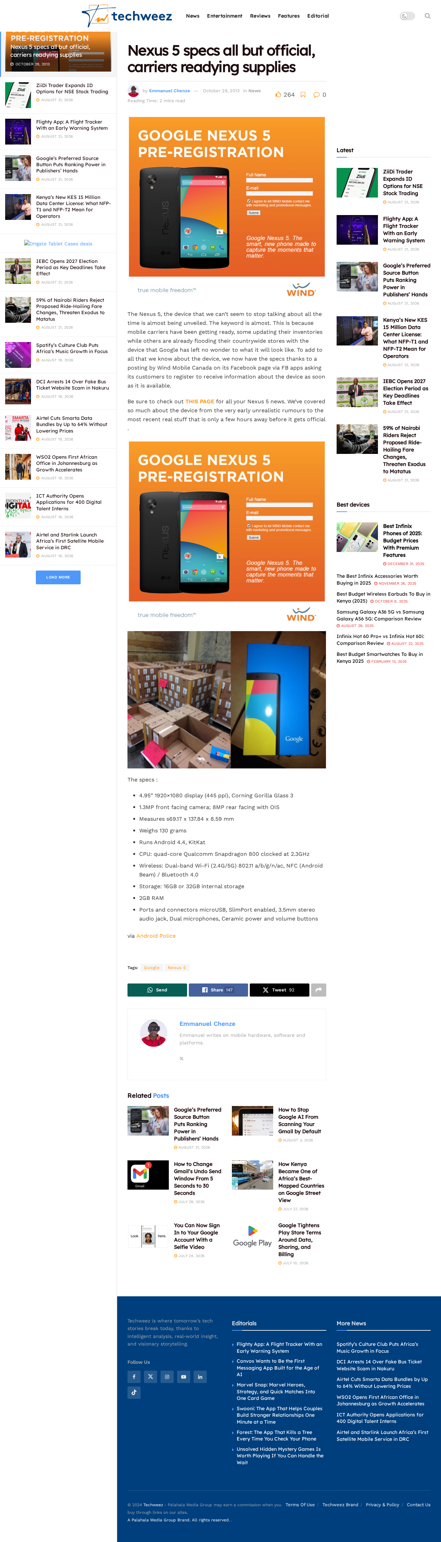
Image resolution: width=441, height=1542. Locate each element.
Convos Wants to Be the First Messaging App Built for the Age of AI (278, 1368)
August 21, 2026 (193, 1147)
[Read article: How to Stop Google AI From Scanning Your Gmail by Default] (252, 1121)
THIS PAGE (199, 401)
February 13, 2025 (388, 661)
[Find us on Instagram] (167, 1377)
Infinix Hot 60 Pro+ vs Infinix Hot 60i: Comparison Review (380, 639)
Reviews (260, 16)
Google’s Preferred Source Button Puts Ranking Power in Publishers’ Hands (70, 164)
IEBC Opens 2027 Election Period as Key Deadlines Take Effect (70, 267)
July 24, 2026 (191, 1256)
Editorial (318, 16)
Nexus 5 (177, 967)
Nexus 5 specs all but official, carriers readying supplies (50, 50)
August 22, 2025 (406, 643)
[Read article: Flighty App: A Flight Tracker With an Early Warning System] (357, 230)
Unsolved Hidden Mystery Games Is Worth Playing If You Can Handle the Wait (280, 1456)
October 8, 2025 (390, 601)
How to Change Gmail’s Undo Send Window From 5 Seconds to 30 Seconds (198, 1178)
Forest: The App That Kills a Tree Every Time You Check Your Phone (276, 1435)
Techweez (153, 1504)
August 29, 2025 (356, 626)
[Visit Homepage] (127, 16)
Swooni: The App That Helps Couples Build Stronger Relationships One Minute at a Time (279, 1415)
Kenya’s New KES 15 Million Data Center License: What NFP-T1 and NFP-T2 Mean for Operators (73, 206)
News (192, 16)
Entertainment (225, 16)
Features (289, 16)
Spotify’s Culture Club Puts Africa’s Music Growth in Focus (72, 348)
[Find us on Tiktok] (134, 1392)
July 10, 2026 (294, 1263)
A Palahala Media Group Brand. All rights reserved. (179, 1520)
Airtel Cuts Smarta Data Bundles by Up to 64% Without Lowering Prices (71, 424)
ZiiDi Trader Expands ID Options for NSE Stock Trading (72, 88)
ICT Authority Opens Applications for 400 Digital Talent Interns (69, 502)
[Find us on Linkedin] (200, 1377)
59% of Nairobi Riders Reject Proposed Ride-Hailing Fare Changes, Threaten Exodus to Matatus (70, 309)
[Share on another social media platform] (318, 990)
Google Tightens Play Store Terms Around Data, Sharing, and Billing (299, 1239)
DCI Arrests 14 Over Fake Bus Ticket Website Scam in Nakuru (72, 385)
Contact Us (419, 1504)
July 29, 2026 (191, 1202)
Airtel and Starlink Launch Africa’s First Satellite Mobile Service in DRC (70, 541)
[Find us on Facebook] (134, 1377)
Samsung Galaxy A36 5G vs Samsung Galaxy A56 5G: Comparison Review (380, 615)
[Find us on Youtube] (183, 1377)
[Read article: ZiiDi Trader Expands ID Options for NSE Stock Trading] (357, 183)
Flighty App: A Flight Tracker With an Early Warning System (72, 125)
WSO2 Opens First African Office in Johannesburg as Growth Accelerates (67, 463)
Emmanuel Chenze (169, 90)
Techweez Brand (340, 1504)
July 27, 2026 (294, 1209)
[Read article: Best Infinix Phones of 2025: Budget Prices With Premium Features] (357, 537)
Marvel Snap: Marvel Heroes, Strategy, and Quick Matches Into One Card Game (276, 1391)
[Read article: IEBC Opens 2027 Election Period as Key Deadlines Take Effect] (357, 392)
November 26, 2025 (396, 583)
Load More (58, 577)
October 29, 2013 (221, 90)
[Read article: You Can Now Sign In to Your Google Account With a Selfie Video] (148, 1236)
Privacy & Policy (382, 1504)
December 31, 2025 (405, 564)
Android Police (156, 936)
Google (152, 967)
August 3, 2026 (297, 1140)
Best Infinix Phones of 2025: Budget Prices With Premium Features (402, 540)
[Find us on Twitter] (150, 1377)
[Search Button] (428, 15)
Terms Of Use (300, 1504)
